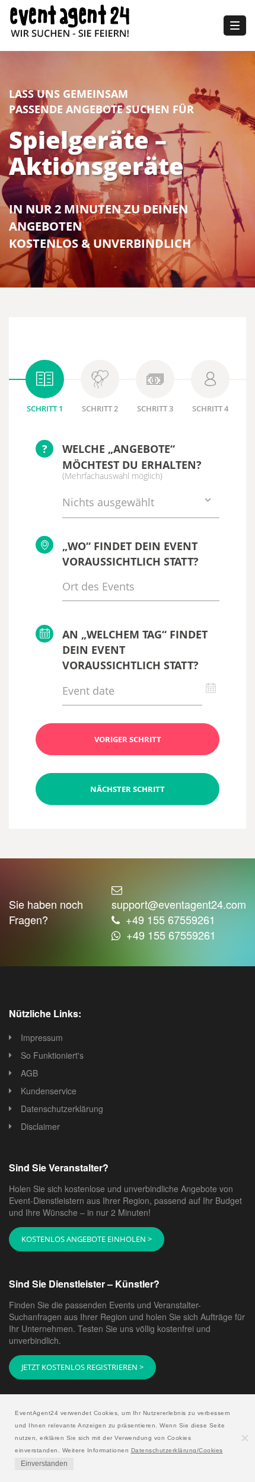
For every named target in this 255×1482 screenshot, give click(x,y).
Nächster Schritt (127, 789)
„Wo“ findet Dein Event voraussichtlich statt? (130, 553)
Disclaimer (40, 1126)
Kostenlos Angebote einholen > (86, 1239)
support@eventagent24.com (178, 904)
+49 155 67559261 (170, 919)
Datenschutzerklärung (62, 1108)
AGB (29, 1073)
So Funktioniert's (52, 1055)
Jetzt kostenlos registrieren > (82, 1367)
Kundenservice (48, 1091)
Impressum (42, 1037)
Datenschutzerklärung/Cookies (177, 1450)
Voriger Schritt (127, 739)
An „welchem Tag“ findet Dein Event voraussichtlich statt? (135, 649)
